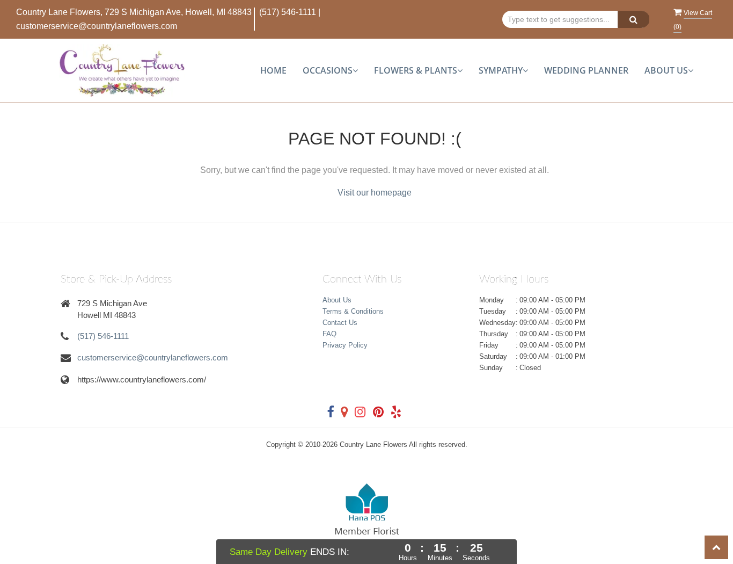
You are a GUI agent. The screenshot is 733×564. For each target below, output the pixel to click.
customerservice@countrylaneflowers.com (96, 26)
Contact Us (339, 323)
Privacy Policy (345, 345)
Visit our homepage (375, 192)
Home (273, 70)
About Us (336, 300)
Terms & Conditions (353, 311)
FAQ (329, 334)
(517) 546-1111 (287, 12)
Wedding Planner (586, 70)
